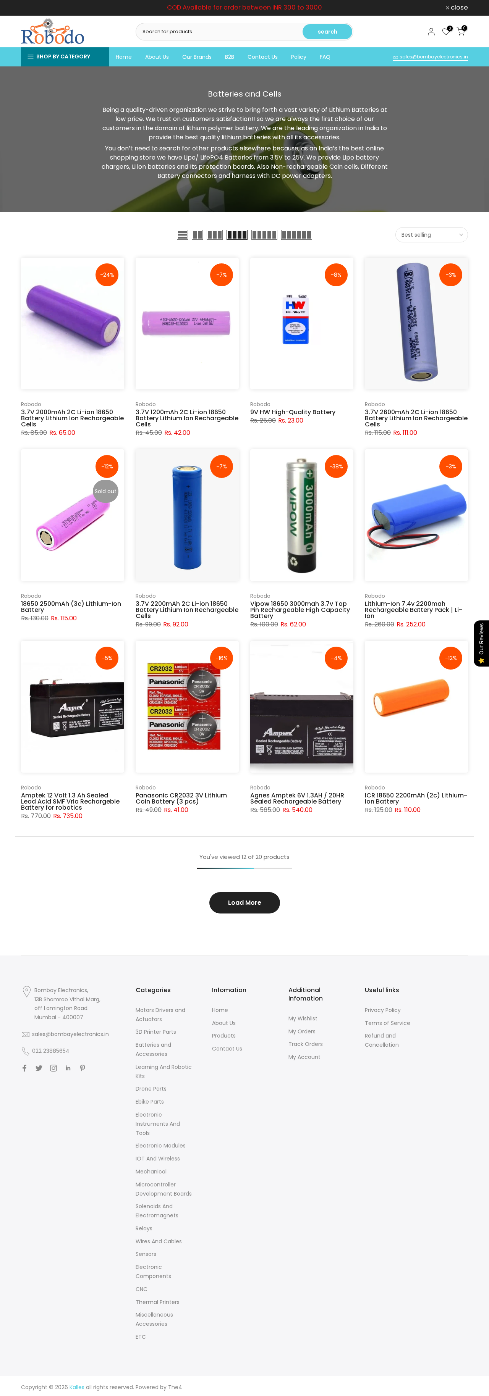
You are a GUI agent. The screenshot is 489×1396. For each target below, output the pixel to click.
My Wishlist (302, 1018)
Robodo (31, 404)
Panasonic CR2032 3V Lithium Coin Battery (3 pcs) (181, 798)
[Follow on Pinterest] (82, 1068)
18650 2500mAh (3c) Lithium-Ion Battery (71, 606)
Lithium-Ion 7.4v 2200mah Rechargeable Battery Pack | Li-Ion (413, 609)
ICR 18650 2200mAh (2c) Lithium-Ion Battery (416, 798)
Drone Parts (151, 1089)
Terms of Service (387, 1023)
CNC (141, 1289)
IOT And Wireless (158, 1158)
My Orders (302, 1031)
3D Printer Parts (156, 1032)
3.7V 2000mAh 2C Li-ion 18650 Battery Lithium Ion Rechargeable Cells (72, 418)
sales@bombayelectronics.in (433, 56)
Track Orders (305, 1044)
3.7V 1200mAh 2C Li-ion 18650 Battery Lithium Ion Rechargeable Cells (187, 418)
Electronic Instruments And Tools (158, 1124)
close (33, 8)
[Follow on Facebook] (24, 1068)
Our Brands (197, 57)
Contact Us (263, 57)
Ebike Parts (150, 1102)
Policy (298, 57)
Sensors (146, 1254)
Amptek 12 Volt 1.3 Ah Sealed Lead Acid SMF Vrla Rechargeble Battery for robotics (70, 801)
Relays (144, 1228)
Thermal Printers (158, 1302)
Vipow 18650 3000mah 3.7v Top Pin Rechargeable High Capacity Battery (300, 609)
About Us (157, 57)
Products (224, 1035)
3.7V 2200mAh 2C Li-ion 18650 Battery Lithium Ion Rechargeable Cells (187, 609)
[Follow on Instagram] (53, 1068)
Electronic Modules (161, 1145)
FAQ (325, 57)
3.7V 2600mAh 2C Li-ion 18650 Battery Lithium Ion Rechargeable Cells (416, 418)
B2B (229, 57)
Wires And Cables (159, 1241)
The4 (175, 1387)
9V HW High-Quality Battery (292, 412)
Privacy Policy (383, 1010)
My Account (304, 1057)
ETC (141, 1337)
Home (124, 57)
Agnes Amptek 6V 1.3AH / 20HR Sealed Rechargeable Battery (297, 798)
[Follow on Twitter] (39, 1068)
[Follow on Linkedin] (68, 1068)
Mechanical (151, 1171)
